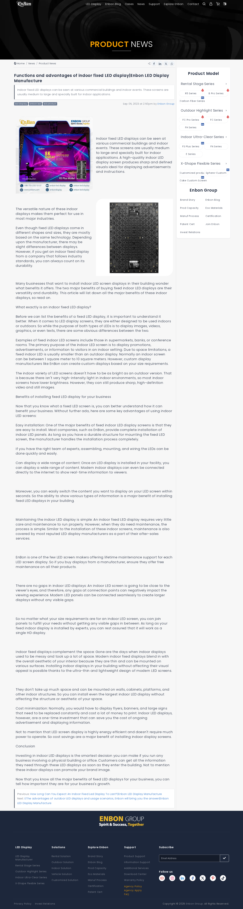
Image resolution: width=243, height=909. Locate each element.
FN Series (216, 146)
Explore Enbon (173, 4)
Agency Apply (133, 890)
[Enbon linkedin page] (182, 878)
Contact (193, 4)
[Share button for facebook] (154, 63)
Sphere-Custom (216, 173)
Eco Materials (214, 208)
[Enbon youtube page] (162, 878)
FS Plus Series (190, 146)
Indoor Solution (61, 868)
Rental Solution (61, 856)
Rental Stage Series (197, 83)
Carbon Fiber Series (191, 101)
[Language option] (225, 4)
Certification (213, 216)
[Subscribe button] (224, 858)
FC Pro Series (190, 119)
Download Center (135, 874)
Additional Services (136, 868)
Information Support (137, 862)
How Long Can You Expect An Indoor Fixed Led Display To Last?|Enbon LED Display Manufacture (96, 794)
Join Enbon (212, 224)
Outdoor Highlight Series (202, 110)
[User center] (211, 4)
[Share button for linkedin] (160, 63)
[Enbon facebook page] (193, 878)
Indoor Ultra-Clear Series (202, 137)
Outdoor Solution (63, 862)
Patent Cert (187, 224)
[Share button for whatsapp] (172, 63)
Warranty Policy (134, 880)
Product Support (134, 856)
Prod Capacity (189, 208)
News (141, 4)
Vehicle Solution (62, 874)
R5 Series (191, 93)
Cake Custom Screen (191, 180)
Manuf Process (189, 216)
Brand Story (187, 200)
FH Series (190, 127)
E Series (191, 154)
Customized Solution (65, 880)
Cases (129, 4)
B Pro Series (216, 93)
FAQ (126, 894)
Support (154, 4)
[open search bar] (204, 4)
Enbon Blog (113, 4)
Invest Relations (190, 232)
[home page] (24, 4)
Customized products (191, 173)
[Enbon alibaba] (218, 4)
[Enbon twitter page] (203, 878)
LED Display (93, 4)
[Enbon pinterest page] (213, 878)
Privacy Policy (23, 903)
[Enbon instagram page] (172, 878)
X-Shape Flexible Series (201, 163)
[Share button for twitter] (166, 63)
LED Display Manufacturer (24, 858)
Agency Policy (133, 886)
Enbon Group (194, 903)
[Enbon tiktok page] (223, 878)
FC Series (216, 119)
